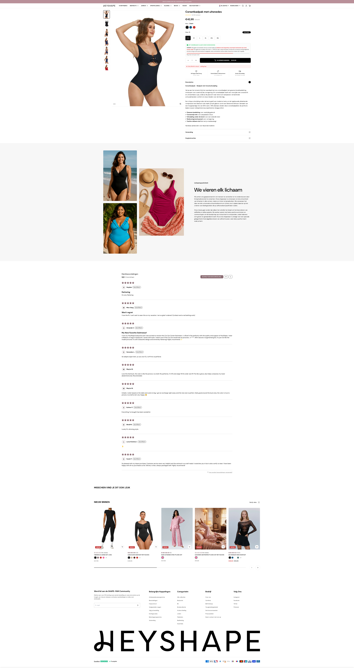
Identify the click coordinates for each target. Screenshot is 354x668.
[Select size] (122, 546)
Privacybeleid (209, 614)
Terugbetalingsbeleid (211, 607)
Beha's (176, 5)
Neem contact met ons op (213, 617)
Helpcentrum (193, 5)
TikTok (235, 604)
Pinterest (236, 607)
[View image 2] (106, 23)
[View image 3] (106, 32)
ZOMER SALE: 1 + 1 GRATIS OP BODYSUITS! (177, 1)
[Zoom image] (180, 103)
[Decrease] (188, 60)
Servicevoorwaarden (211, 610)
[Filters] (226, 276)
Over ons (208, 597)
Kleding (167, 5)
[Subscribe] (138, 605)
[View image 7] (106, 69)
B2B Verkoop (209, 604)
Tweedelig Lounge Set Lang (103, 555)
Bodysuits (133, 5)
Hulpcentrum (153, 604)
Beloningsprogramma (155, 617)
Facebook (236, 600)
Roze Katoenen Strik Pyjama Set (171, 555)
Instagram (237, 597)
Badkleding (180, 620)
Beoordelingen (153, 600)
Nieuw (185, 5)
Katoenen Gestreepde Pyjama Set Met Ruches (209, 555)
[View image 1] (106, 14)
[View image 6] (106, 59)
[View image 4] (106, 41)
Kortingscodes (153, 614)
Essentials (180, 624)
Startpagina (123, 5)
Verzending (152, 620)
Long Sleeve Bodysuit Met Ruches (138, 555)
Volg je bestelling (154, 610)
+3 (240, 557)
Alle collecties (181, 597)
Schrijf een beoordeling (211, 277)
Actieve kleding (181, 610)
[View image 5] (106, 50)
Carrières (208, 600)
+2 (106, 557)
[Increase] (196, 60)
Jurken (143, 5)
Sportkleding (155, 5)
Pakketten (180, 617)
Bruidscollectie (181, 607)
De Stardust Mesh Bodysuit (237, 555)
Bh (178, 604)
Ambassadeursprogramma (157, 597)
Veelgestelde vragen (155, 607)
